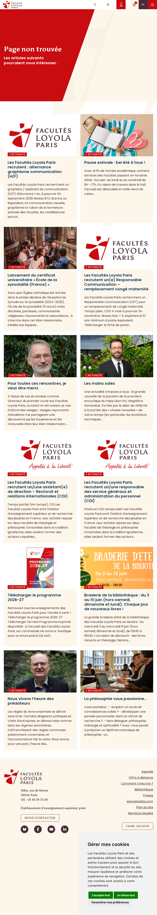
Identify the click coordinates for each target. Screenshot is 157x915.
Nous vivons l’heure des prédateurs (31, 701)
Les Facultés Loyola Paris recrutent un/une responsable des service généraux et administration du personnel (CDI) (114, 491)
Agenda (147, 771)
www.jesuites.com (140, 801)
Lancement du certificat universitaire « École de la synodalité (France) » (32, 280)
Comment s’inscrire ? (137, 783)
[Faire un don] (121, 4)
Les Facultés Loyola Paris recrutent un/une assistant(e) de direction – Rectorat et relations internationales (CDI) (38, 489)
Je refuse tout (126, 895)
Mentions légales (140, 813)
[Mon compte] (108, 4)
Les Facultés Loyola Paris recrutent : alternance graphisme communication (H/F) (35, 169)
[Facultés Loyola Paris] (12, 4)
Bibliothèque (144, 789)
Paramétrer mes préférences (110, 902)
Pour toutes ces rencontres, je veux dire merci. (37, 385)
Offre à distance (141, 777)
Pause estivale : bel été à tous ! (114, 162)
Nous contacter (40, 818)
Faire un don (137, 826)
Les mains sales (99, 383)
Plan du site (144, 807)
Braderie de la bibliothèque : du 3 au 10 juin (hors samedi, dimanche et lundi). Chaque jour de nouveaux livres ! (116, 602)
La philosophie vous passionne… (115, 698)
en (143, 4)
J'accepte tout (101, 895)
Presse (148, 795)
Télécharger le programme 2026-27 (34, 597)
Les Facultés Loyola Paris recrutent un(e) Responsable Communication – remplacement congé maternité (116, 282)
